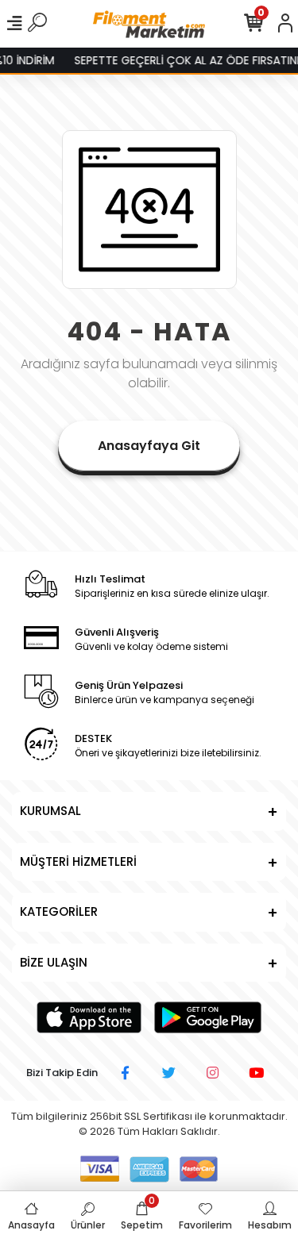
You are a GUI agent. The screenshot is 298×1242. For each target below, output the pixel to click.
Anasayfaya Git (149, 445)
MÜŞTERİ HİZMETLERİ (78, 861)
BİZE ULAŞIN (53, 962)
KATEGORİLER (59, 911)
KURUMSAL (50, 810)
